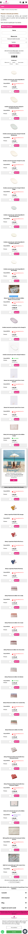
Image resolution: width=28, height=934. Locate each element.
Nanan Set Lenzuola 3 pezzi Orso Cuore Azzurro (14, 381)
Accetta (14, 931)
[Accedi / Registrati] (23, 2)
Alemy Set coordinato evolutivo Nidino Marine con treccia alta (14, 298)
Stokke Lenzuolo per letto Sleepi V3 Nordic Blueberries (14, 134)
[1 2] (11, 823)
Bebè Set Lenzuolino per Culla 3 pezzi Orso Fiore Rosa (14, 865)
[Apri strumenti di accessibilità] (25, 931)
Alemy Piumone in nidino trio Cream (14, 622)
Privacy (18, 923)
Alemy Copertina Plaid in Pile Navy (14, 568)
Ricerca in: (14, 36)
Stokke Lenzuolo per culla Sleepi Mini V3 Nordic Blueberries (14, 215)
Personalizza (14, 927)
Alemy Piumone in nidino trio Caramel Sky (14, 702)
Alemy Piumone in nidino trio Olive (14, 729)
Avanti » (18, 52)
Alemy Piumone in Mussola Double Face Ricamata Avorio (14, 757)
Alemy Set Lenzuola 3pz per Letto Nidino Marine (13, 811)
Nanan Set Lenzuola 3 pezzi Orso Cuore (14, 407)
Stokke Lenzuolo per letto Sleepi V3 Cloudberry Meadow (14, 107)
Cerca (14, 30)
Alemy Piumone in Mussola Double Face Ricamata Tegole (14, 784)
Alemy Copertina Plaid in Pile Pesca (14, 541)
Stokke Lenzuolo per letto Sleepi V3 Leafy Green (14, 161)
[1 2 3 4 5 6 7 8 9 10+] (11, 91)
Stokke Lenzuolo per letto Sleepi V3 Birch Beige (14, 188)
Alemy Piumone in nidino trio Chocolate (14, 649)
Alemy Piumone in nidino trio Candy (14, 595)
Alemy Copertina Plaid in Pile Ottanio (14, 487)
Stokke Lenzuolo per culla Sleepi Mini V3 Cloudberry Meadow (14, 242)
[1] (11, 445)
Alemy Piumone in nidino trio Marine (14, 677)
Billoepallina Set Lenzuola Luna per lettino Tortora (14, 838)
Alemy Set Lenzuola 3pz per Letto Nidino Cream (13, 435)
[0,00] (26, 2)
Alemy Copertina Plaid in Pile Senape (13, 514)
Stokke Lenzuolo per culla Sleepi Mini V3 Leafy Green (14, 80)
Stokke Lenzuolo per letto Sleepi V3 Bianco (14, 354)
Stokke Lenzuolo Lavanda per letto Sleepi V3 (14, 327)
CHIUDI (26, 920)
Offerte (2, 6)
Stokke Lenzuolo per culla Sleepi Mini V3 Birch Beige (14, 269)
